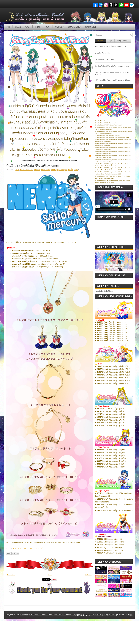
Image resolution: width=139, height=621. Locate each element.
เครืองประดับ (45, 170)
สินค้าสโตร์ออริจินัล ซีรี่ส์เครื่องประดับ (32, 165)
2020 (17, 170)
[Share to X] (12, 553)
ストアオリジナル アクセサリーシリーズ (27, 548)
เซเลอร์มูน (54, 170)
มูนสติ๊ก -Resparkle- (102, 53)
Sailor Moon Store (26, 170)
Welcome (18, 26)
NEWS (28, 26)
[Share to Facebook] (15, 553)
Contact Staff (91, 26)
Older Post (88, 575)
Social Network (74, 26)
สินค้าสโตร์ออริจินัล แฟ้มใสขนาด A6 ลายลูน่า (112, 66)
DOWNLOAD (59, 26)
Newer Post (11, 575)
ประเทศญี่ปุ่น (63, 170)
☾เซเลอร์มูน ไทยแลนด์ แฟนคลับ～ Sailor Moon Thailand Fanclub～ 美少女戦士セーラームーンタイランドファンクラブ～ (68, 615)
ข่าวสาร (37, 170)
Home (8, 26)
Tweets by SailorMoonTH (105, 291)
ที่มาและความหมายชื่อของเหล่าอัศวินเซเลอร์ (112, 47)
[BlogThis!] (10, 553)
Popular (100, 41)
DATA (48, 26)
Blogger (128, 80)
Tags (110, 41)
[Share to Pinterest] (18, 553)
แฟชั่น (70, 170)
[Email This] (7, 553)
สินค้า (76, 170)
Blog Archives (122, 41)
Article (38, 26)
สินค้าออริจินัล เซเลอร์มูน (105, 60)
